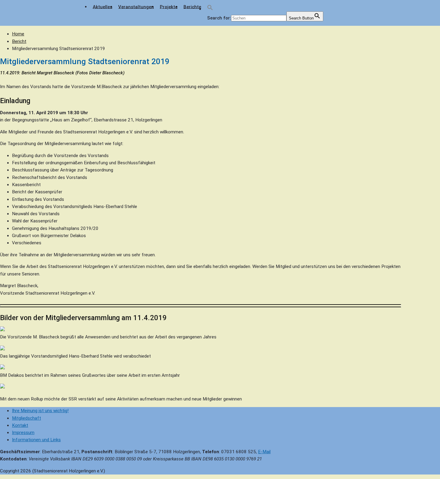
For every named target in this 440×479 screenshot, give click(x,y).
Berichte (192, 6)
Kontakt (20, 425)
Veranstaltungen (136, 6)
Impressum (23, 432)
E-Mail (264, 451)
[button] (210, 9)
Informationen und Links (36, 439)
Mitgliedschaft (26, 418)
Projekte (168, 6)
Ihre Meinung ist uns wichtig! (40, 410)
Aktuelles (102, 6)
